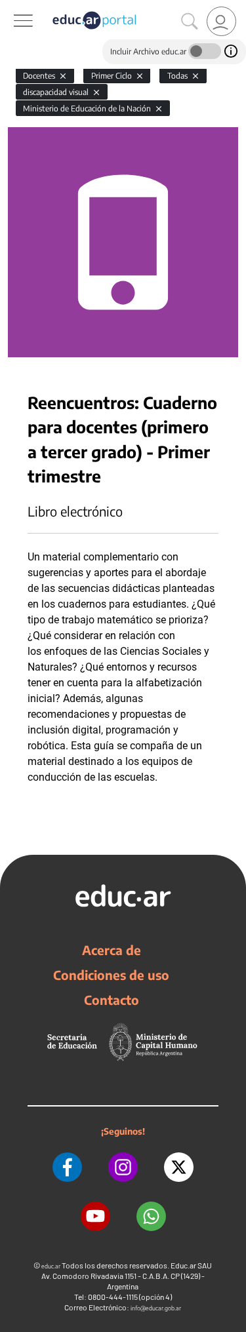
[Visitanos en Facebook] (67, 1167)
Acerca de (111, 950)
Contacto (111, 1000)
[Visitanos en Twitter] (178, 1167)
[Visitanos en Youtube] (95, 1216)
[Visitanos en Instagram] (123, 1167)
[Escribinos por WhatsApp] (151, 1216)
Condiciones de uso (111, 975)
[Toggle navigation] (11, 7)
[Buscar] (190, 22)
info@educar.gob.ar (156, 1308)
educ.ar (50, 1266)
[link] (221, 21)
